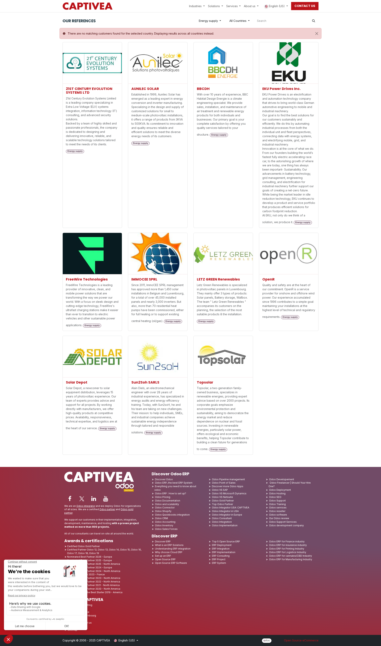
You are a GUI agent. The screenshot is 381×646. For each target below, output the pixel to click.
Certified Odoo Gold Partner (83, 546)
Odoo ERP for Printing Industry (286, 548)
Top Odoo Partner (222, 504)
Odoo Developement (281, 479)
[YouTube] (105, 498)
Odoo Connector (165, 507)
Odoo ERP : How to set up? (170, 493)
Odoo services (278, 507)
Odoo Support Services (283, 521)
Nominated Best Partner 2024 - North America (93, 571)
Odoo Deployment (280, 489)
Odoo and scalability (167, 504)
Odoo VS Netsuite (222, 497)
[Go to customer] (92, 63)
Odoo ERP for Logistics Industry (287, 552)
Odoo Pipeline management (228, 479)
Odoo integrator (85, 505)
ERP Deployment (222, 545)
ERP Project (218, 559)
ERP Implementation (223, 552)
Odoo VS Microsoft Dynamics (229, 493)
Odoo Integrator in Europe (227, 514)
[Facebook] (69, 498)
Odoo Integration (222, 521)
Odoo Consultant (222, 518)
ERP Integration (221, 548)
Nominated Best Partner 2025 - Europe (89, 560)
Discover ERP (163, 541)
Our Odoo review (279, 518)
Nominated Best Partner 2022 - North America (93, 581)
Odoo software (278, 514)
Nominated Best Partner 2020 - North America (93, 588)
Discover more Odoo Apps (227, 486)
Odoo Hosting (277, 493)
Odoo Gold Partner (223, 500)
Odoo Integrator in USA (225, 511)
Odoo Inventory (164, 525)
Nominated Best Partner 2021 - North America (93, 585)
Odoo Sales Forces (166, 528)
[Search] (313, 21)
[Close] (316, 33)
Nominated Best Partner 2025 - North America (93, 563)
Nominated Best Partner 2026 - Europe (89, 556)
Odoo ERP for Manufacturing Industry (290, 559)
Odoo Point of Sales (224, 482)
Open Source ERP (165, 559)
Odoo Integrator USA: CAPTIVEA (230, 507)
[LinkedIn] (93, 498)
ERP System (219, 562)
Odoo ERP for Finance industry (287, 541)
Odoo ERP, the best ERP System (173, 482)
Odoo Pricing (162, 497)
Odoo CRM (161, 518)
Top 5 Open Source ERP (226, 541)
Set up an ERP (163, 555)
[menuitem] (197, 6)
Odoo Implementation (225, 525)
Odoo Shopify (163, 511)
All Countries (237, 21)
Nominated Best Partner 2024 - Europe (89, 567)
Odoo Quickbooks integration (172, 514)
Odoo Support (277, 500)
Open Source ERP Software (171, 562)
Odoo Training (277, 504)
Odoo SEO (275, 497)
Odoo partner (107, 509)
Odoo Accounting (165, 521)
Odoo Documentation (167, 500)
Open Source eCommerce (301, 640)
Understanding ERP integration (172, 548)
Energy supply (208, 21)
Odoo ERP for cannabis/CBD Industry (290, 555)
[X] (81, 498)
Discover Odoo (164, 479)
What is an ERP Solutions (169, 545)
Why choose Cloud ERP (168, 552)
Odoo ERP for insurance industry (288, 545)
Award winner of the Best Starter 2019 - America (94, 592)
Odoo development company (286, 525)
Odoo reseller (277, 511)
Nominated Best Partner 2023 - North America (93, 578)
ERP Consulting (221, 555)
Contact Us (304, 6)
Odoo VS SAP (220, 489)
